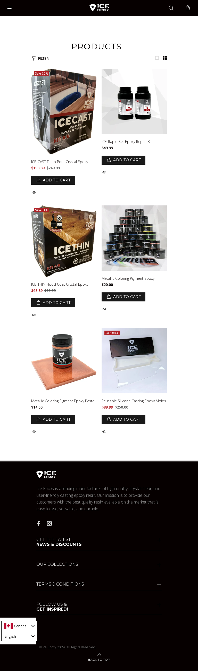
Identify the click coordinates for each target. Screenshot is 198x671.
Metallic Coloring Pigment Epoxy (128, 278)
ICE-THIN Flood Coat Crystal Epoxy (59, 284)
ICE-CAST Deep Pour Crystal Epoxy (59, 161)
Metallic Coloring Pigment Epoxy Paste (62, 400)
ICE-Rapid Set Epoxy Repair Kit (127, 141)
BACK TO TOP (99, 659)
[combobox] (19, 626)
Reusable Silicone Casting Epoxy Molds (134, 400)
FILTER (43, 58)
